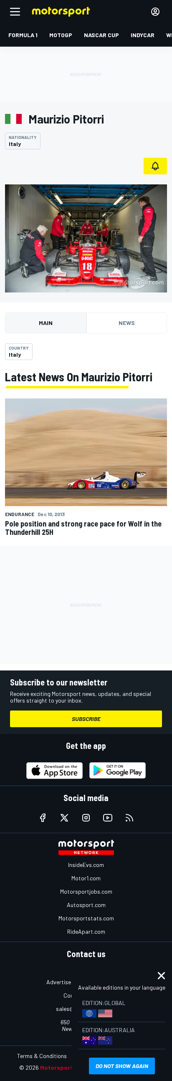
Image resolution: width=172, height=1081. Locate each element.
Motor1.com (86, 878)
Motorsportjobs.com (86, 891)
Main (46, 322)
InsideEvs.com (86, 864)
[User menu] (155, 11)
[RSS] (129, 817)
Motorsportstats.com (86, 918)
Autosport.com (86, 904)
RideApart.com (86, 931)
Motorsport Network (69, 1067)
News (127, 322)
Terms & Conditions (42, 1055)
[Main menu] (15, 11)
